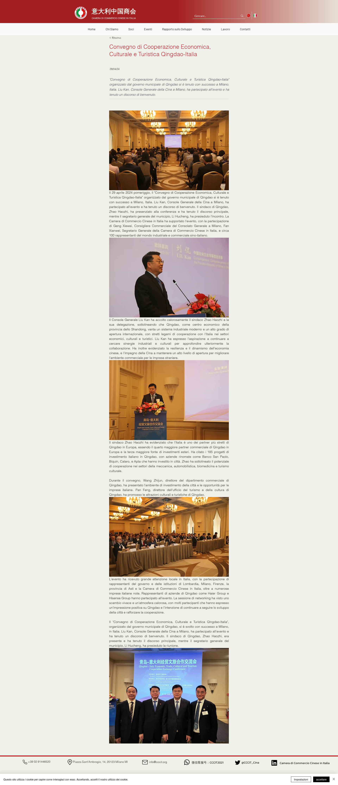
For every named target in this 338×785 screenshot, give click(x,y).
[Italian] (255, 15)
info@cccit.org (158, 762)
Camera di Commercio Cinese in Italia (305, 763)
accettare (321, 779)
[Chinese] (248, 15)
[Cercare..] (242, 16)
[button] (112, 27)
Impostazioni (301, 779)
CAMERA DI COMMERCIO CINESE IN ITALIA (114, 18)
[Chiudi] (334, 779)
